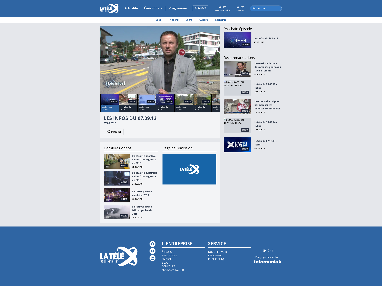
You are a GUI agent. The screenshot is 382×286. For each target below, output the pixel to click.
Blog (165, 262)
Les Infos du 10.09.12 (266, 38)
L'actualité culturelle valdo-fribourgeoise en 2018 (144, 176)
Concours (168, 266)
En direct (200, 8)
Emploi (166, 259)
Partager (116, 131)
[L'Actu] (189, 169)
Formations (170, 255)
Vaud (158, 19)
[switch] (266, 250)
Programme (178, 8)
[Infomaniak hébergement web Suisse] (268, 261)
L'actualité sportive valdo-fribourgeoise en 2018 (144, 159)
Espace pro (215, 255)
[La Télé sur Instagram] (152, 251)
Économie (220, 19)
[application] (160, 60)
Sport (189, 19)
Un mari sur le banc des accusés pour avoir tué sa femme (267, 67)
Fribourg (173, 19)
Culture (203, 19)
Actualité (131, 8)
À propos (167, 252)
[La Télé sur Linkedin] (152, 258)
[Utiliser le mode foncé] (271, 250)
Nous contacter (173, 269)
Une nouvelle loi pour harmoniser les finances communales (267, 105)
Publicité (214, 259)
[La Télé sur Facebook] (152, 244)
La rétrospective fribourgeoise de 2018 (142, 210)
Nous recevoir (217, 252)
